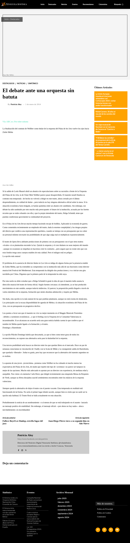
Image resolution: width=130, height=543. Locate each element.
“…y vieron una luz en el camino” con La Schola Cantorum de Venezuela (105, 153)
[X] (26, 450)
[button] (119, 4)
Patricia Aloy (16, 104)
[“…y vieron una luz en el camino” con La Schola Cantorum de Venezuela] (121, 154)
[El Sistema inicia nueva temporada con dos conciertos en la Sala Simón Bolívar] (21, 510)
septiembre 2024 (65, 513)
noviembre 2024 (65, 510)
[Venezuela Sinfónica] (16, 4)
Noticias (21, 83)
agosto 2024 (63, 517)
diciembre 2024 (65, 506)
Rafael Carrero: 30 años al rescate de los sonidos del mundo (105, 114)
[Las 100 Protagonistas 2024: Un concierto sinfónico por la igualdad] (45, 529)
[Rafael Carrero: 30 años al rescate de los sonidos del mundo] (121, 115)
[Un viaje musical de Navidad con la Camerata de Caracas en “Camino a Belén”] (121, 128)
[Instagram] (22, 450)
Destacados (14, 19)
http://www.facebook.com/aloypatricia (33, 439)
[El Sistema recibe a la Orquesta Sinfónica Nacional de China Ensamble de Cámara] (21, 500)
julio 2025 (62, 498)
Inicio (6, 19)
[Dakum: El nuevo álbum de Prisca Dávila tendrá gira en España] (21, 523)
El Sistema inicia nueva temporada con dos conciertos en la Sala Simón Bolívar (9, 513)
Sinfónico (33, 83)
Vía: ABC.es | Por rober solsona (15, 122)
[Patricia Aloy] (5, 104)
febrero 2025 (63, 502)
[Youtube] (117, 530)
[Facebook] (18, 450)
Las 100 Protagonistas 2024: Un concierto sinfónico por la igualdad (34, 531)
